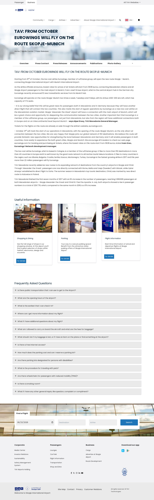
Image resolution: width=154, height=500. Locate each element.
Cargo (88, 450)
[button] (120, 20)
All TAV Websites (131, 2)
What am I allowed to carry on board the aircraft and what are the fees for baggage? (56, 329)
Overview (24, 63)
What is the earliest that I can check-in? (35, 306)
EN (131, 20)
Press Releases (60, 63)
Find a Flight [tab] (22, 413)
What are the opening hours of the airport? (37, 298)
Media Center (28, 51)
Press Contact (42, 63)
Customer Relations (93, 489)
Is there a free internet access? (32, 345)
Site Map (62, 489)
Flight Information (57, 458)
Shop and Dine (56, 467)
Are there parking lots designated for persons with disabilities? (45, 360)
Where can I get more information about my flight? (40, 313)
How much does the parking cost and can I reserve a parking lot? (46, 352)
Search (129, 422)
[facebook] (71, 473)
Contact (71, 489)
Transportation (56, 462)
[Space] (25, 10)
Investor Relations (21, 454)
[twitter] (73, 473)
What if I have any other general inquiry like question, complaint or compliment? (53, 391)
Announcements (78, 63)
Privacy (79, 489)
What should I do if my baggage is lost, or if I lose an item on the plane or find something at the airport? (63, 337)
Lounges (53, 450)
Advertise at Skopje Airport (93, 455)
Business (31, 2)
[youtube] (82, 473)
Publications (96, 63)
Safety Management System (22, 463)
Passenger (19, 2)
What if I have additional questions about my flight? (40, 321)
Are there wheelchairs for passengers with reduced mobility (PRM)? (48, 376)
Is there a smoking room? (29, 383)
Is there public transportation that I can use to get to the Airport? (47, 290)
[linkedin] (79, 473)
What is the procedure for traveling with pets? (38, 368)
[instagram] (76, 473)
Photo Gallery (114, 63)
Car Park (53, 454)
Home (17, 51)
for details (21, 261)
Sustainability (19, 458)
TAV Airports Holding (22, 469)
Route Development (94, 461)
